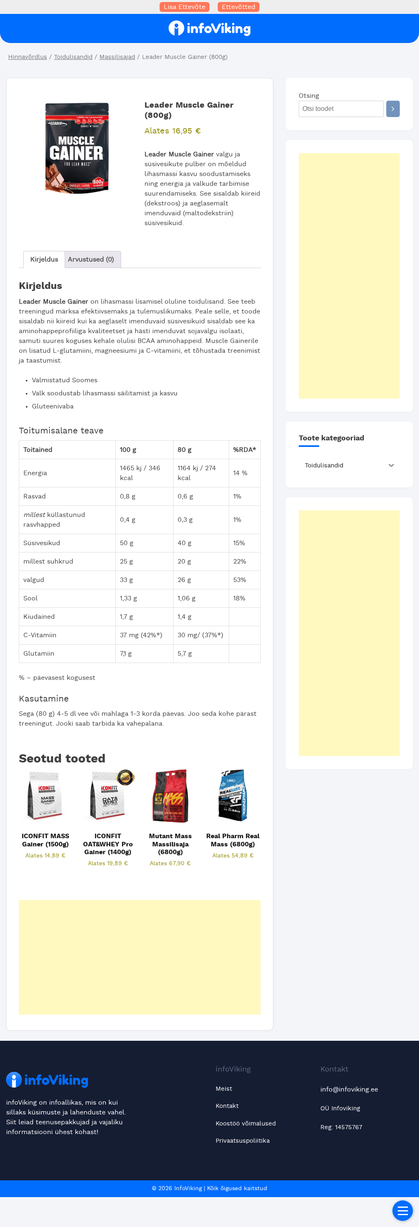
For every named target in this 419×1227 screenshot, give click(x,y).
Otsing (309, 95)
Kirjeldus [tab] (44, 259)
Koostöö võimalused (246, 1124)
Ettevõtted (238, 7)
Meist (224, 1089)
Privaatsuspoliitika (243, 1141)
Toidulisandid (73, 57)
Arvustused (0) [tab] (91, 259)
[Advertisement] (140, 957)
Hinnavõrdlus (27, 57)
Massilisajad (117, 57)
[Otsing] (393, 109)
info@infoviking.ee (349, 1089)
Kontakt (227, 1106)
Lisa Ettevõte (184, 7)
